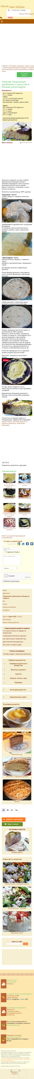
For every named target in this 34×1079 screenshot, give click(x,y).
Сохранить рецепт (24, 75)
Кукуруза (6, 610)
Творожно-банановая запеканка (9, 528)
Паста (5, 604)
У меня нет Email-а (12, 552)
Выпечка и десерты (18, 670)
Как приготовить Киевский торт (14, 639)
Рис (4, 601)
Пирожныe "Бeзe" (17, 933)
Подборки (18, 682)
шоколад (16, 422)
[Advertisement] (17, 42)
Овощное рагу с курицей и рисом (17, 884)
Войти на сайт (12, 980)
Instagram (15, 999)
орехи (4, 422)
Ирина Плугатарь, (6, 1050)
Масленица (7, 619)
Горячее (18, 674)
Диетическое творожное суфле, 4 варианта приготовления (9, 486)
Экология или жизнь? (13, 1037)
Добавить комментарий (12, 581)
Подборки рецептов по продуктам (18, 664)
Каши (5, 590)
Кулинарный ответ (13, 1025)
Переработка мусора (13, 1035)
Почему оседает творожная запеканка (17, 654)
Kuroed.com (12, 1063)
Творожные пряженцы (24, 498)
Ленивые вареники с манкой (24, 514)
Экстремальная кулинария (16, 1008)
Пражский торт (17, 754)
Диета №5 (12, 616)
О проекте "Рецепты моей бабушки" (20, 994)
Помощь (10, 984)
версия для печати (27, 142)
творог (9, 422)
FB (8, 999)
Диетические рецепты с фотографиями (17, 729)
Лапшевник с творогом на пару (24, 484)
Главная (5, 66)
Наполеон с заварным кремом (17, 777)
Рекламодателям (13, 996)
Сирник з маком (9, 498)
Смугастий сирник (24, 528)
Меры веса (11, 1009)
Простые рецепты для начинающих (14, 69)
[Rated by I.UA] (23, 1077)
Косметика (11, 1015)
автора (18, 1056)
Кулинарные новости (14, 1013)
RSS (26, 999)
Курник (17, 801)
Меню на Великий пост (11, 622)
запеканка (12, 423)
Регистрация (29, 14)
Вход (21, 14)
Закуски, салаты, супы (18, 678)
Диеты (5, 616)
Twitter (22, 999)
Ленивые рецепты (17, 852)
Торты (19, 616)
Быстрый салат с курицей (17, 908)
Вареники (6, 593)
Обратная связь (12, 997)
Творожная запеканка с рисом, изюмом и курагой (9, 514)
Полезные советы (13, 1011)
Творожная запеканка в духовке (14, 636)
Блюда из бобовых (9, 607)
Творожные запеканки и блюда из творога (18, 68)
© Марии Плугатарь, (10, 1066)
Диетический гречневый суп (13, 642)
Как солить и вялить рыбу (12, 645)
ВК (10, 999)
